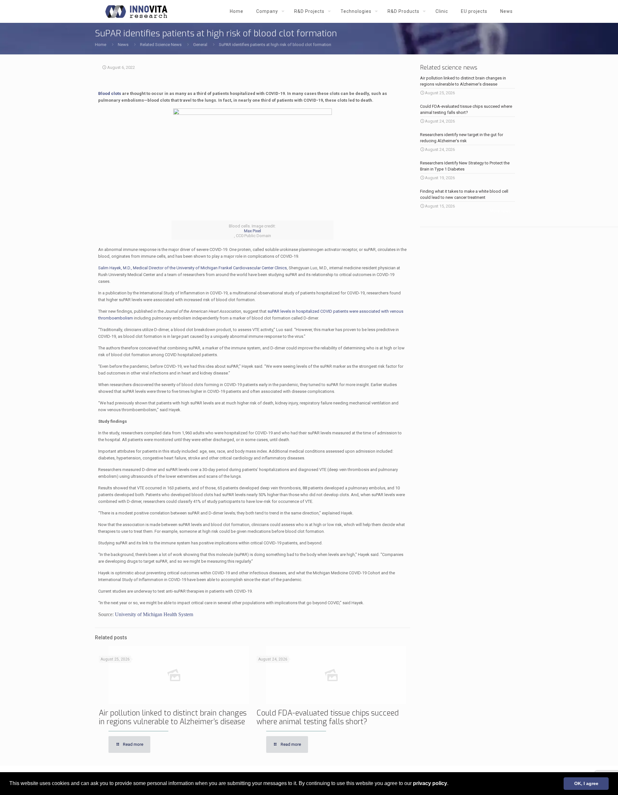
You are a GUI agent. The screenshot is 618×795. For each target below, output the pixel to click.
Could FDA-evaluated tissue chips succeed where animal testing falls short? (328, 717)
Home (100, 44)
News (123, 44)
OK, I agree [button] (586, 783)
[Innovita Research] (136, 11)
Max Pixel (252, 230)
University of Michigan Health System (154, 614)
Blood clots (109, 93)
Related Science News (161, 44)
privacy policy (430, 783)
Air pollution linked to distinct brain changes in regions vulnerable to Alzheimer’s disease (173, 717)
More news (500, 210)
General (200, 44)
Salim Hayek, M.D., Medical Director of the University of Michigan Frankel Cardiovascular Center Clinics (192, 267)
